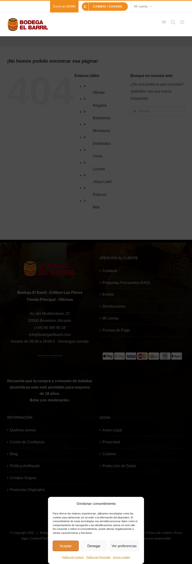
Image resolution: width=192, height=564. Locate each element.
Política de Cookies (73, 557)
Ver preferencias (124, 546)
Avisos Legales (121, 557)
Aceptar (66, 546)
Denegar (93, 546)
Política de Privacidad (98, 557)
